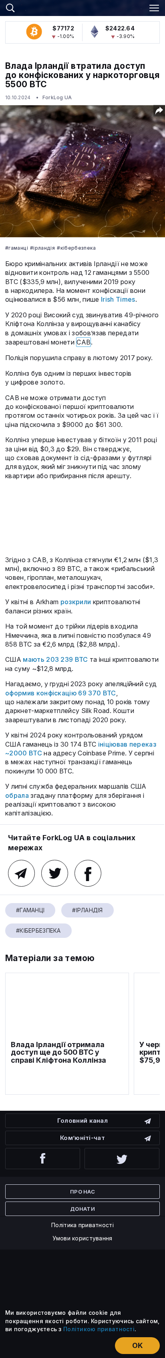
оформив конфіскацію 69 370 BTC (60, 693)
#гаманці (16, 248)
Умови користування (82, 1238)
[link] (82, 7)
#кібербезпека (76, 248)
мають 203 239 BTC (55, 659)
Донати (82, 1209)
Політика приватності (82, 1225)
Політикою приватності (99, 1329)
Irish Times (118, 299)
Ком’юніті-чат (82, 1138)
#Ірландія (42, 248)
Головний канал (82, 1120)
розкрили (75, 602)
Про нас (82, 1191)
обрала (17, 795)
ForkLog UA (57, 97)
